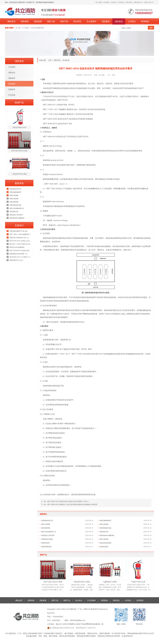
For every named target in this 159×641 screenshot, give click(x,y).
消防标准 (11, 78)
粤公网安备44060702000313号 (62, 627)
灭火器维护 (91, 21)
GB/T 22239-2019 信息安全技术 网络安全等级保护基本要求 (20, 250)
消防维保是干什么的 (16, 260)
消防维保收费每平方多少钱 (18, 231)
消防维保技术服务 (47, 539)
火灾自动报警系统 (37, 27)
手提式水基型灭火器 (19, 127)
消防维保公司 (138, 2)
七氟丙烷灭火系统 (110, 581)
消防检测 (38, 21)
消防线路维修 (45, 528)
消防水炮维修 (103, 524)
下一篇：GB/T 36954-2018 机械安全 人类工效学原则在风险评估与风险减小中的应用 (69, 504)
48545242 (56, 620)
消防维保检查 (103, 546)
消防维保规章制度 (105, 543)
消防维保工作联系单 (48, 535)
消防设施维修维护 (105, 520)
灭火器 (18, 27)
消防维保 (25, 21)
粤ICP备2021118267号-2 (86, 627)
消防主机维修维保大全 (48, 531)
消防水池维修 (45, 524)
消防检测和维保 (46, 546)
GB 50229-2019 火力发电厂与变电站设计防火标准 (20, 257)
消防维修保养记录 (47, 520)
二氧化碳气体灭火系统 (81, 581)
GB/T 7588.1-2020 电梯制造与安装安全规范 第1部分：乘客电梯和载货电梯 (20, 234)
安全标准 (65, 60)
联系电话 (121, 2)
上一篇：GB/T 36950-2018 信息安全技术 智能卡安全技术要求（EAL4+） (65, 501)
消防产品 (64, 21)
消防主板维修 (103, 539)
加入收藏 (99, 2)
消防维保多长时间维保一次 (18, 254)
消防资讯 (119, 21)
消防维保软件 (45, 543)
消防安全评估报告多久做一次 (19, 237)
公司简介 (132, 21)
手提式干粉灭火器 (138, 581)
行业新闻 (11, 67)
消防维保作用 (103, 531)
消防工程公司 (148, 2)
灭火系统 (25, 27)
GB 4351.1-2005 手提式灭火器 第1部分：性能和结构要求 (20, 244)
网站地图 (129, 2)
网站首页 (11, 21)
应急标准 (11, 89)
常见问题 (11, 95)
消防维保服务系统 (105, 528)
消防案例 (106, 21)
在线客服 (106, 2)
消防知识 (11, 72)
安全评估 (77, 21)
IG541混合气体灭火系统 (52, 581)
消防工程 (51, 21)
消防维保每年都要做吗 (106, 535)
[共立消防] (20, 11)
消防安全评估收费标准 (16, 247)
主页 (50, 60)
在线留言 (114, 2)
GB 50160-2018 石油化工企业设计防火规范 (20, 241)
